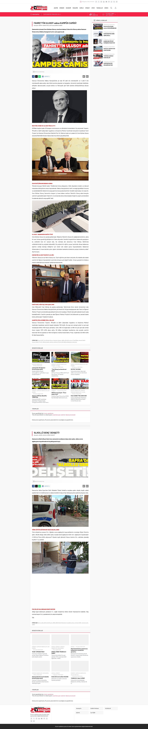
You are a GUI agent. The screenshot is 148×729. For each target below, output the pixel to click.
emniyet (77, 622)
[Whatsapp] (111, 2)
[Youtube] (106, 2)
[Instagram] (101, 2)
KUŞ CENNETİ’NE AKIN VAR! (79, 396)
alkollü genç (50, 622)
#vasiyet (55, 340)
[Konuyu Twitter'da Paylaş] (36, 76)
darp (73, 622)
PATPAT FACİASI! (76, 369)
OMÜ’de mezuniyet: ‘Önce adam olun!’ (58, 393)
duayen (59, 340)
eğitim (63, 340)
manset (80, 340)
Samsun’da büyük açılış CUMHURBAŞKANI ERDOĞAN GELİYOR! (110, 28)
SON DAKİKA (61, 648)
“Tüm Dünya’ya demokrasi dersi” (58, 370)
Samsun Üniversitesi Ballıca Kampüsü (63, 342)
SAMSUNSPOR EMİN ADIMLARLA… (109, 34)
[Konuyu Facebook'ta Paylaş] (33, 76)
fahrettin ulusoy (68, 340)
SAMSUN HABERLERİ (37, 364)
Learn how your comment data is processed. (64, 414)
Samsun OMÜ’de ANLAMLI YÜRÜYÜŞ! (39, 396)
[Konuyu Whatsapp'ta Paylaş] (39, 76)
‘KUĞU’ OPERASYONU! (38, 652)
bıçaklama (69, 622)
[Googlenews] (117, 2)
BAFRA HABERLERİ (75, 390)
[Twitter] (99, 2)
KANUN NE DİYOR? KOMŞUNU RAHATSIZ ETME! (55, 14)
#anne (39, 622)
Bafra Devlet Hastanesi (61, 622)
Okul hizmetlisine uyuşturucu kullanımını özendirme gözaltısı (79, 650)
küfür (80, 622)
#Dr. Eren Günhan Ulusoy (47, 340)
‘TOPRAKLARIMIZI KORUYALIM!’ (108, 56)
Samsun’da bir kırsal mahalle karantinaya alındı (40, 677)
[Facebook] (96, 2)
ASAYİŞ (72, 364)
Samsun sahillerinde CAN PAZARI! (109, 49)
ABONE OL (47, 76)
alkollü (45, 622)
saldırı (33, 624)
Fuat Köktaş (75, 340)
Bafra (54, 622)
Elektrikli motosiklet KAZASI (59, 676)
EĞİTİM (40, 25)
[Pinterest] (109, 2)
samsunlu (74, 342)
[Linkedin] (104, 2)
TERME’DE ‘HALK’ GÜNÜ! (78, 678)
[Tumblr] (114, 2)
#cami (39, 340)
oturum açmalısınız (48, 413)
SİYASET (53, 365)
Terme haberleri (75, 674)
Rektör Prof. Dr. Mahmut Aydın (42, 342)
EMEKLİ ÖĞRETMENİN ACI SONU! (58, 652)
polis (87, 622)
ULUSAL (58, 365)
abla (42, 622)
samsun (52, 342)
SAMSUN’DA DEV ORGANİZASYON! (108, 64)
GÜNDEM (53, 364)
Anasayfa (36, 25)
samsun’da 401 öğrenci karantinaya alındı (38, 368)
